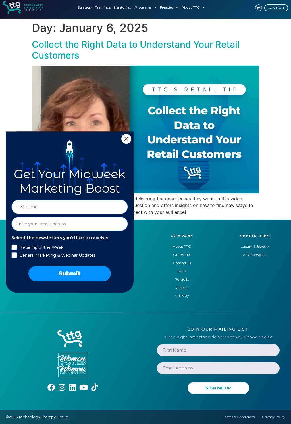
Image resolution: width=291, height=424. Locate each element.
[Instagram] (62, 387)
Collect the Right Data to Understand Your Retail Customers (136, 50)
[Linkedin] (73, 387)
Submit (70, 273)
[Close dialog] (126, 139)
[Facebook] (51, 387)
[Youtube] (84, 387)
